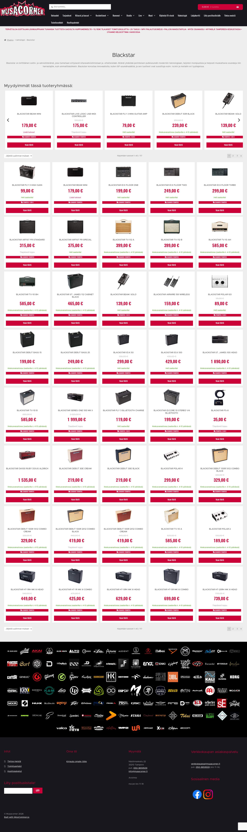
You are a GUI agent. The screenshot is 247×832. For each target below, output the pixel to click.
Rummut (116, 15)
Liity (37, 790)
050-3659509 (140, 768)
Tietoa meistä (229, 15)
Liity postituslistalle (212, 15)
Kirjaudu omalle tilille (76, 762)
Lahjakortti (195, 15)
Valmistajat (182, 15)
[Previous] (8, 120)
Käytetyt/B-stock (166, 15)
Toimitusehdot (57, 22)
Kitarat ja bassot (82, 15)
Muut (150, 15)
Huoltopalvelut (73, 22)
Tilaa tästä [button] (29, 145)
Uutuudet (55, 15)
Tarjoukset (67, 15)
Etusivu (10, 40)
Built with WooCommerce (16, 817)
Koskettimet (101, 15)
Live (140, 15)
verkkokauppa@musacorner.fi (205, 764)
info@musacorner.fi (138, 771)
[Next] (239, 120)
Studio (129, 15)
